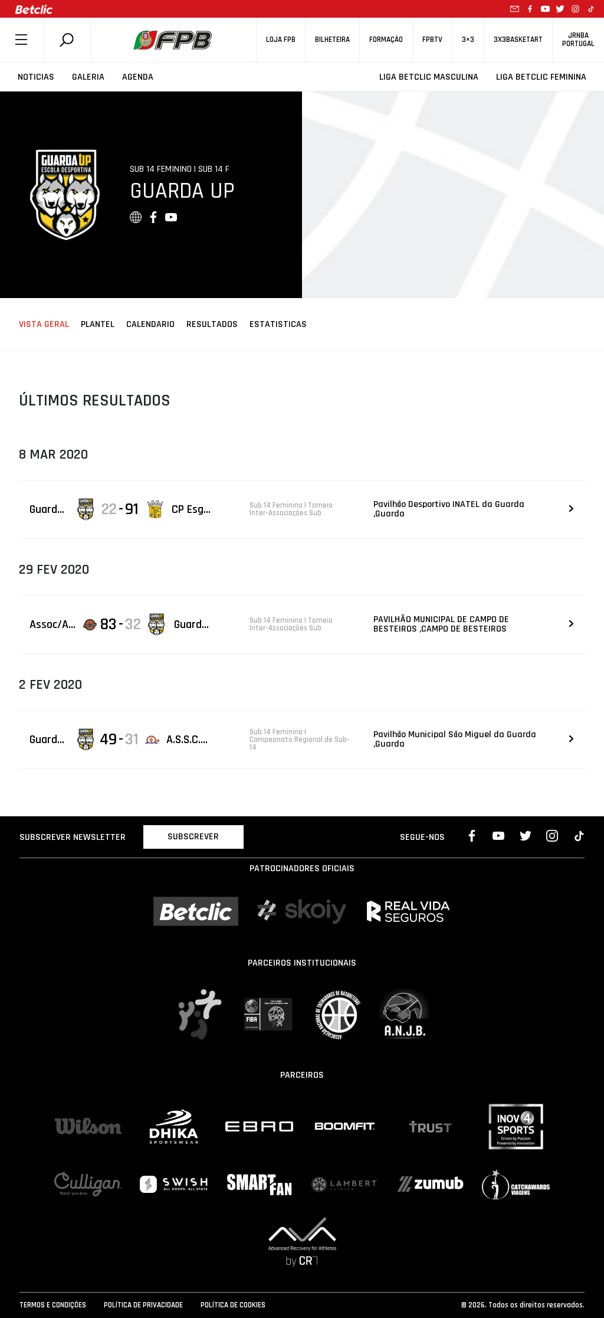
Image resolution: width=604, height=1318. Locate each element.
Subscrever (193, 836)
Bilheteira (332, 40)
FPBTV (432, 40)
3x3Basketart (518, 40)
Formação (386, 40)
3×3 (468, 40)
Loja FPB (281, 40)
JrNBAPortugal (578, 39)
